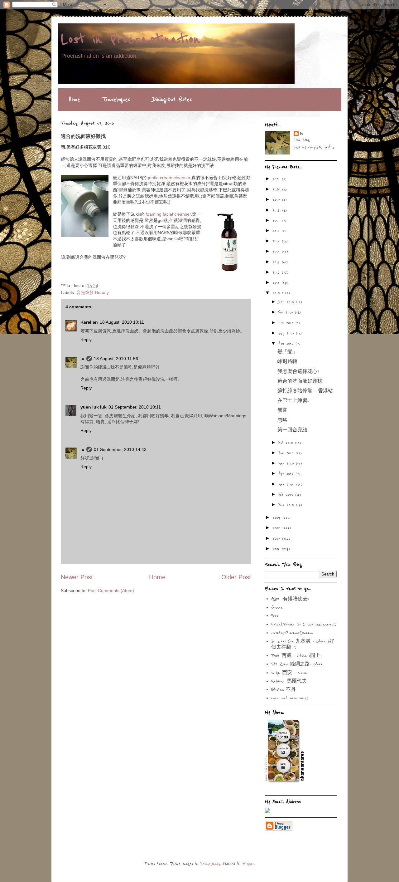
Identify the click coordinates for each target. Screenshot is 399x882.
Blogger (248, 863)
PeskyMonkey (210, 863)
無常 (282, 410)
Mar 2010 (287, 484)
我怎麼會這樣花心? (298, 371)
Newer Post (77, 577)
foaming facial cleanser (168, 214)
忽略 (282, 420)
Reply (86, 339)
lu (82, 358)
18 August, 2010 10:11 (122, 322)
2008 (277, 528)
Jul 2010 (286, 442)
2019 (277, 199)
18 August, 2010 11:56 (116, 358)
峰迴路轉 (287, 361)
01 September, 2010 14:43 (120, 449)
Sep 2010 (287, 333)
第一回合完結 (292, 430)
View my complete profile (314, 147)
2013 (277, 262)
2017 (277, 220)
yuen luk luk (93, 406)
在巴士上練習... (293, 400)
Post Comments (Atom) (111, 590)
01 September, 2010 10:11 (134, 406)
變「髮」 (287, 352)
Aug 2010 (287, 343)
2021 (277, 179)
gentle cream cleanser (168, 177)
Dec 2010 (287, 302)
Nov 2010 (286, 312)
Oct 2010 (287, 323)
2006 (277, 548)
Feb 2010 (286, 494)
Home (74, 99)
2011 (276, 282)
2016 (276, 230)
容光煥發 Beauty (92, 292)
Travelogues (116, 99)
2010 (277, 293)
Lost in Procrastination (130, 39)
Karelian (89, 322)
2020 (277, 189)
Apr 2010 (287, 473)
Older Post (236, 577)
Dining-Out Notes (172, 99)
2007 (277, 538)
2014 (277, 251)
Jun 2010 (287, 453)
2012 (277, 272)
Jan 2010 (287, 504)
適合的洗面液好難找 (299, 381)
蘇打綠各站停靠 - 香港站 (305, 391)
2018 (277, 210)
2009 (277, 517)
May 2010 (287, 463)
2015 (277, 241)
